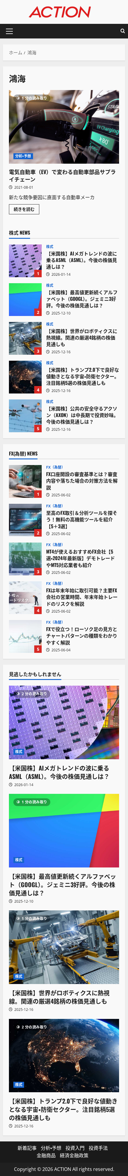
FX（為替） (55, 467)
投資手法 (98, 1148)
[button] (9, 31)
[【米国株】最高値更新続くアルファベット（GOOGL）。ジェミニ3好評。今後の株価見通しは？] (64, 830)
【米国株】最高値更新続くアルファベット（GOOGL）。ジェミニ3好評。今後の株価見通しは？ (25, 299)
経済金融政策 (74, 1155)
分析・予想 (23, 156)
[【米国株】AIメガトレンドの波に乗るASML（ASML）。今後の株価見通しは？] (64, 722)
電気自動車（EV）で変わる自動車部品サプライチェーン (64, 127)
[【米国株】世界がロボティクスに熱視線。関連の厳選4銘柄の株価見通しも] (64, 947)
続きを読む (26, 210)
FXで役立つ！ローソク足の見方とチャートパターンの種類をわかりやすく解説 (25, 636)
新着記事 (27, 1148)
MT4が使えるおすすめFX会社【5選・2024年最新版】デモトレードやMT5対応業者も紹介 (25, 559)
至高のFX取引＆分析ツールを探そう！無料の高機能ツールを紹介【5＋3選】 (25, 520)
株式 (49, 247)
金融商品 (46, 1155)
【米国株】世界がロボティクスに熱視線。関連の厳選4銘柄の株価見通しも (25, 338)
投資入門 (75, 1148)
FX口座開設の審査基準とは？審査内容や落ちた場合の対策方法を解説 (25, 481)
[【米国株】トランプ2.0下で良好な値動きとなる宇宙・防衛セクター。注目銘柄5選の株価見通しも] (64, 1056)
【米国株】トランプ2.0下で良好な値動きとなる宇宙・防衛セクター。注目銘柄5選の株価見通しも (25, 377)
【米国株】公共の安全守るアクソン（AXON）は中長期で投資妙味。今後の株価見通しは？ (25, 415)
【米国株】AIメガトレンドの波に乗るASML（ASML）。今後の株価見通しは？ (25, 260)
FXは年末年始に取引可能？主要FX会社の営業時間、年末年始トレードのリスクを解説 (25, 597)
